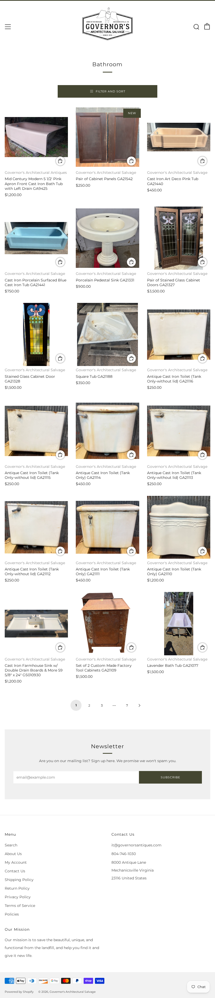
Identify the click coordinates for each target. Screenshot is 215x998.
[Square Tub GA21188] (107, 334)
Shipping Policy (19, 879)
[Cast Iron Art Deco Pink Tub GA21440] (178, 137)
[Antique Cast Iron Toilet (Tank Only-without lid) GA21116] (178, 334)
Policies (12, 914)
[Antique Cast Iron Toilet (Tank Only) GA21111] (107, 527)
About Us (13, 853)
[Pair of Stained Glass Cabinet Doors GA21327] (178, 238)
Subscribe (170, 777)
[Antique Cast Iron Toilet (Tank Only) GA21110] (178, 527)
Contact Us (15, 871)
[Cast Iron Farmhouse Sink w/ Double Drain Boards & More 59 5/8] (36, 623)
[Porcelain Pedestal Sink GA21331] (107, 238)
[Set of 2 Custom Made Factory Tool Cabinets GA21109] (107, 623)
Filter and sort (110, 91)
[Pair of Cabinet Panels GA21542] (107, 137)
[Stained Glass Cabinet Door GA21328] (36, 334)
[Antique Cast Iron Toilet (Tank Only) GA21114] (107, 430)
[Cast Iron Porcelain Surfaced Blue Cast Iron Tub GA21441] (36, 238)
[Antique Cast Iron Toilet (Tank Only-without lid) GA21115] (36, 430)
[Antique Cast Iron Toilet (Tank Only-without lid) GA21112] (36, 527)
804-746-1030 (123, 853)
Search (11, 845)
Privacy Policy (18, 897)
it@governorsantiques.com (136, 845)
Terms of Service (20, 905)
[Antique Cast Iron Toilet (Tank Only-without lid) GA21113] (178, 430)
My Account (16, 862)
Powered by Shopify (19, 992)
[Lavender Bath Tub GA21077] (178, 623)
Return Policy (17, 888)
